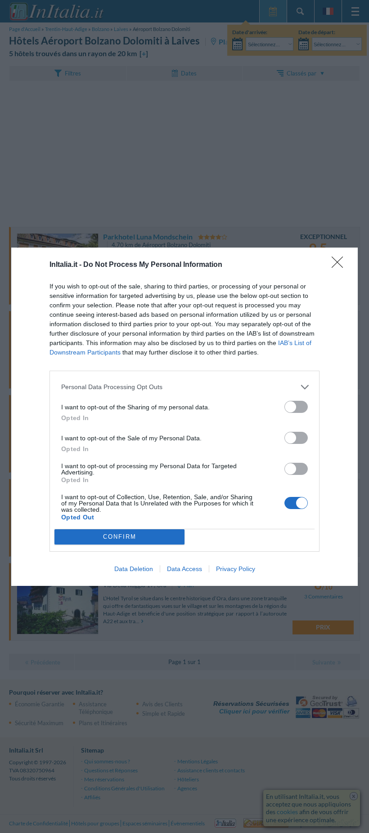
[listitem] (184, 387)
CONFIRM (119, 536)
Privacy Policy (235, 568)
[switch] (296, 407)
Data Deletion (133, 568)
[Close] (340, 265)
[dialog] (184, 417)
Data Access (184, 568)
